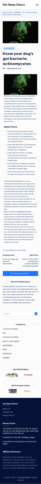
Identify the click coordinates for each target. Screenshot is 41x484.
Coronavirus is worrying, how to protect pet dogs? (19, 442)
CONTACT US (8, 412)
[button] (36, 313)
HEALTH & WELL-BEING (11, 341)
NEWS (5, 349)
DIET (4, 333)
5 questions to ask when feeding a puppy (19, 437)
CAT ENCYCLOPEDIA (10, 329)
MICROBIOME (9, 48)
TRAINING (6, 358)
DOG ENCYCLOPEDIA (10, 337)
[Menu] (37, 4)
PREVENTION (7, 354)
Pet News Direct (14, 4)
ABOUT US (6, 409)
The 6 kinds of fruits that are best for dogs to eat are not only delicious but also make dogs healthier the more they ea (20, 431)
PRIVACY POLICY (9, 415)
